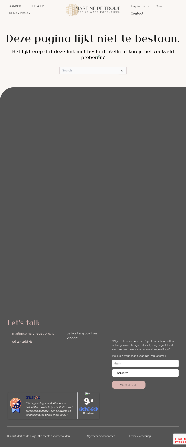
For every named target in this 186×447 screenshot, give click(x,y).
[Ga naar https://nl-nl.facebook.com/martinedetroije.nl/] (90, 347)
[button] (23, 6)
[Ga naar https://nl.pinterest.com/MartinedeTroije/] (70, 357)
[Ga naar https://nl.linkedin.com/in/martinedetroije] (80, 347)
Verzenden (129, 384)
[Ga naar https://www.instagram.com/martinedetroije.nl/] (70, 347)
